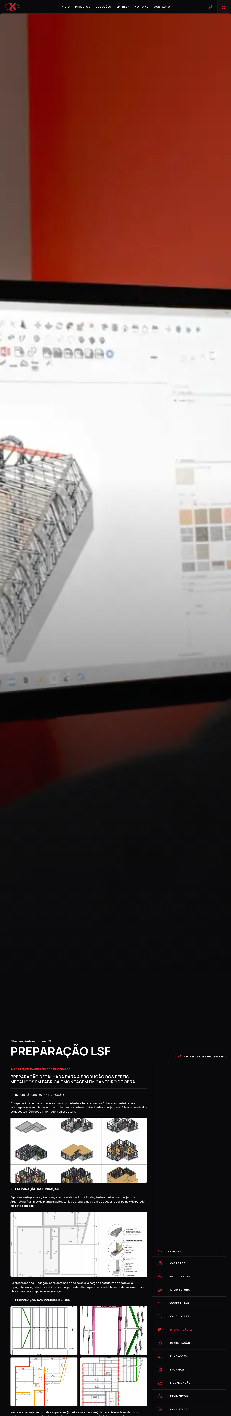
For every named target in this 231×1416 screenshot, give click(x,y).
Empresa (123, 6)
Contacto (162, 6)
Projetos (82, 6)
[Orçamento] (224, 6)
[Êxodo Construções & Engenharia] (12, 6)
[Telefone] (210, 6)
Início (65, 6)
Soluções (103, 6)
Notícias (141, 6)
